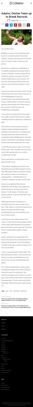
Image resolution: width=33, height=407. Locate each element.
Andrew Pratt (14, 20)
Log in (2, 383)
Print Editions (4, 364)
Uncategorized (5, 372)
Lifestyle (3, 351)
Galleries (3, 349)
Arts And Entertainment (7, 340)
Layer (6, 291)
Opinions (3, 357)
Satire (2, 366)
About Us (3, 329)
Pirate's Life (5, 353)
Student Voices (6, 359)
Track (10, 291)
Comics (3, 342)
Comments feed (5, 387)
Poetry (5, 361)
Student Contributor (6, 370)
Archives (3, 338)
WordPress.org (5, 389)
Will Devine (24, 291)
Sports (16, 9)
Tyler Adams (16, 291)
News (2, 355)
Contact (3, 322)
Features (3, 347)
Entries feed (4, 385)
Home (2, 326)
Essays (3, 345)
